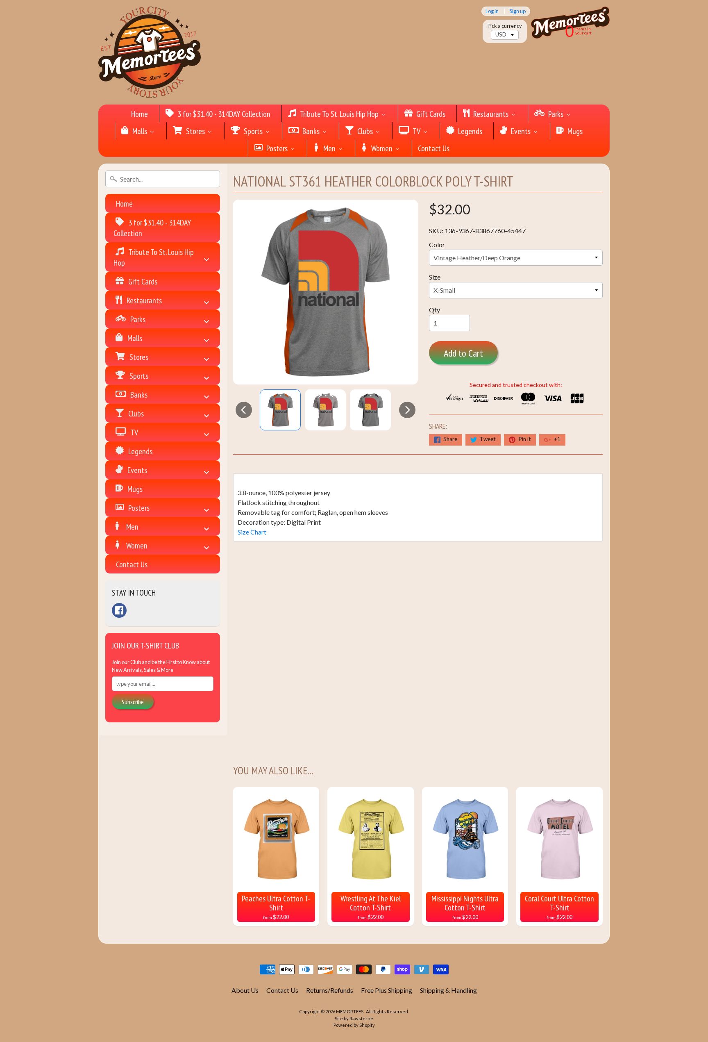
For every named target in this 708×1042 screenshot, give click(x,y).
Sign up (518, 11)
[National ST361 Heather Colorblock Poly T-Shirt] (280, 409)
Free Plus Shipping (386, 990)
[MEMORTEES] (149, 52)
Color (437, 244)
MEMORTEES (350, 1011)
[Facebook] (119, 610)
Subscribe (133, 702)
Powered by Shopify (354, 1025)
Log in (492, 11)
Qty (434, 310)
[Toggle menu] (206, 257)
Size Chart (252, 532)
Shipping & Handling (448, 990)
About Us (245, 990)
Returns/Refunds (329, 990)
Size (434, 277)
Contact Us (282, 990)
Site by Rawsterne (354, 1018)
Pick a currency (505, 26)
